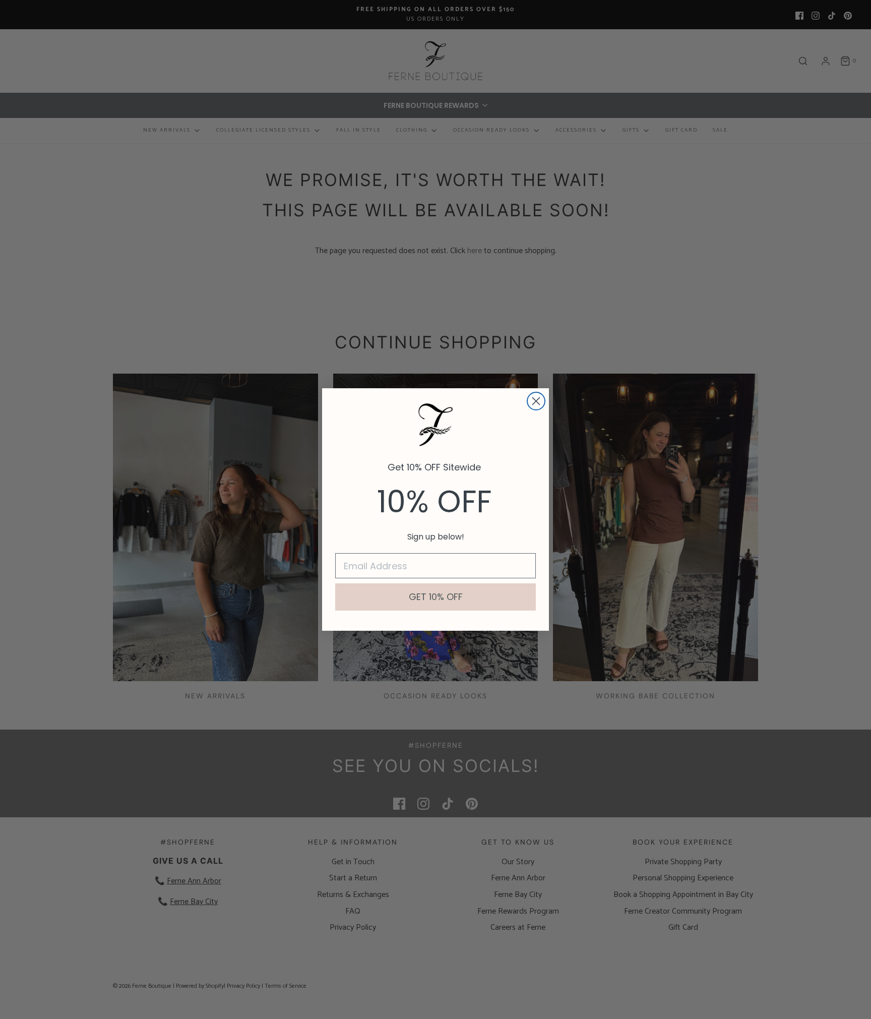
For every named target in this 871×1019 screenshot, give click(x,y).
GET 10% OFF (436, 596)
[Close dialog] (536, 401)
